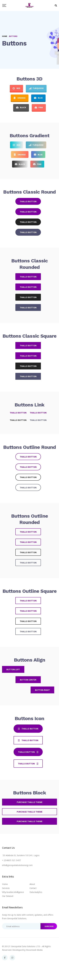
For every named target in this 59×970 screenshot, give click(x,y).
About (32, 884)
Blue (40, 98)
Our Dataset (7, 896)
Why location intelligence (13, 892)
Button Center (28, 679)
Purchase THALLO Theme (29, 802)
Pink (40, 107)
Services (6, 888)
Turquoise (38, 88)
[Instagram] (12, 957)
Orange (21, 98)
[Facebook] (5, 957)
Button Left (13, 669)
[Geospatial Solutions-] (29, 5)
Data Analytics (36, 892)
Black (23, 107)
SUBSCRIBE (49, 926)
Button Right (42, 690)
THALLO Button (28, 201)
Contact (33, 888)
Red (18, 88)
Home (5, 884)
